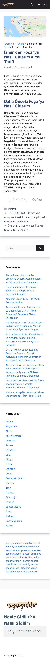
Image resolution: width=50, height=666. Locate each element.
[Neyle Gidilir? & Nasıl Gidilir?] (8, 4)
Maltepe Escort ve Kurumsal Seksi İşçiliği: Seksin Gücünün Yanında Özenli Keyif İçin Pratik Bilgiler (24, 326)
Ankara (9, 445)
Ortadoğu (11, 497)
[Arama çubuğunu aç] (32, 4)
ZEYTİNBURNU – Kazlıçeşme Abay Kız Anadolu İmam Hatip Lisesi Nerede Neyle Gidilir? (24, 217)
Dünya (9, 459)
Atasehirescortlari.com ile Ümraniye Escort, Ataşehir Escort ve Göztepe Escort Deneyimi (24, 279)
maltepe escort (14, 543)
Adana (9, 421)
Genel (9, 473)
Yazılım (9, 525)
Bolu (8, 454)
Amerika (10, 440)
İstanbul (10, 483)
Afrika (9, 431)
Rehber (10, 502)
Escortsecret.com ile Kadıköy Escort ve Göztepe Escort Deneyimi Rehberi (22, 291)
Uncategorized (14, 521)
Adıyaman (11, 426)
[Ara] (40, 248)
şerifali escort (20, 557)
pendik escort (13, 564)
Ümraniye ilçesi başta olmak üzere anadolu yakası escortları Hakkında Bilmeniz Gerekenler (25, 384)
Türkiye (12, 208)
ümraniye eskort (15, 571)
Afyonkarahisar (14, 435)
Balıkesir (10, 450)
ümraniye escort (22, 550)
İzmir (8, 487)
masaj (16, 568)
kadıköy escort (14, 546)
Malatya (10, 492)
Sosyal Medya (13, 506)
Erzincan (10, 469)
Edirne (9, 464)
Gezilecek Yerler (14, 478)
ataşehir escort (31, 543)
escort (34, 560)
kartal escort (31, 571)
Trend (9, 511)
